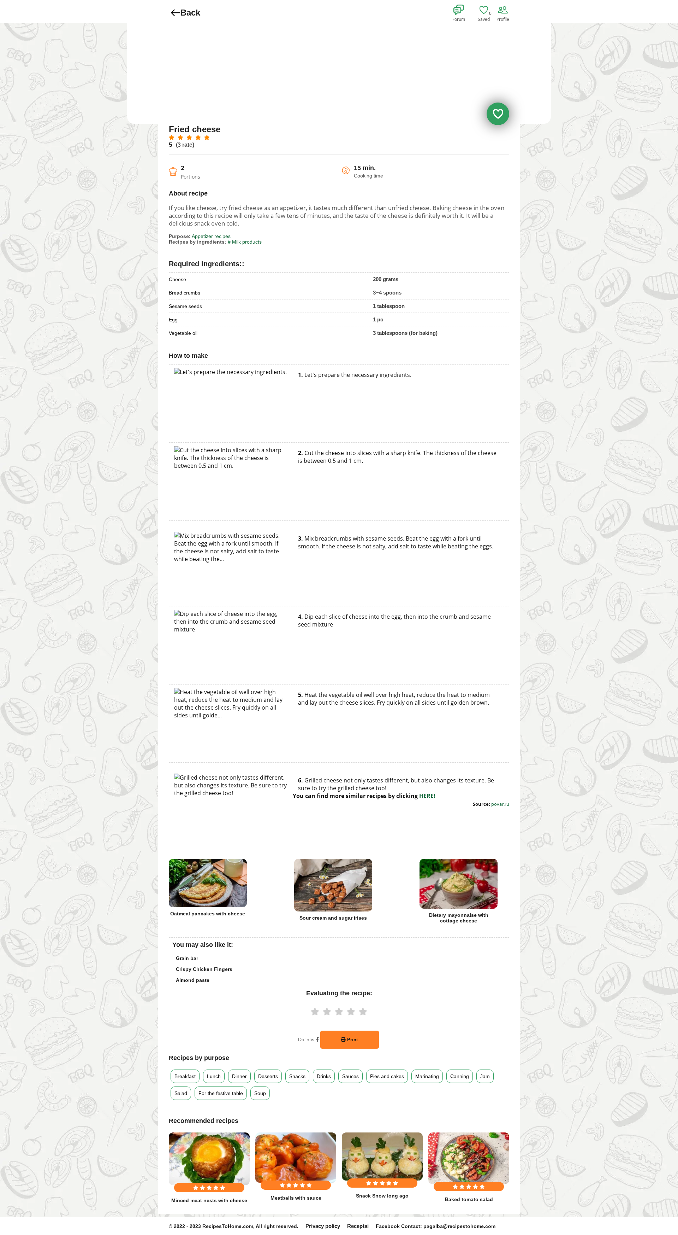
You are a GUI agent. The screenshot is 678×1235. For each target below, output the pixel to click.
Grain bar (187, 958)
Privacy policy (322, 1226)
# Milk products (245, 242)
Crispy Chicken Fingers (204, 969)
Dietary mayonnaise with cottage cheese (458, 918)
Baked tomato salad (469, 1199)
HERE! (427, 796)
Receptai (358, 1226)
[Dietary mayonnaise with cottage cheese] (459, 884)
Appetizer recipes (211, 236)
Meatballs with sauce (295, 1198)
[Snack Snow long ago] (382, 1156)
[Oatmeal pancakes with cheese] (208, 883)
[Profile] (504, 10)
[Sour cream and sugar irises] (333, 885)
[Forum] (460, 10)
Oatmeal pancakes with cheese (207, 913)
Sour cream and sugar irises (333, 918)
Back (190, 12)
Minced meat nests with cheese (209, 1200)
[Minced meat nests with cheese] (209, 1158)
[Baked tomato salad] (468, 1158)
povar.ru (500, 804)
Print (352, 1039)
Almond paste (192, 980)
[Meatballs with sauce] (295, 1157)
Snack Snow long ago (382, 1196)
